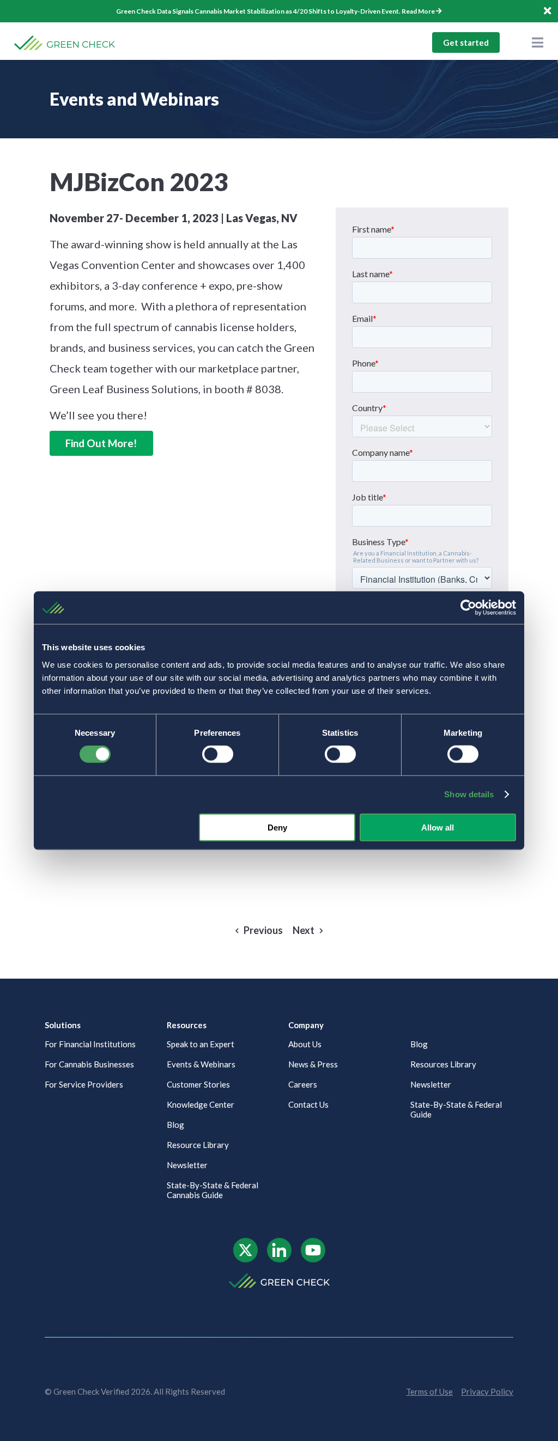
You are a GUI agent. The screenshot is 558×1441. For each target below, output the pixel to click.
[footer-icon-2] (279, 1242)
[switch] (217, 754)
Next (303, 930)
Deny (277, 827)
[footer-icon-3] (313, 1242)
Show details (469, 794)
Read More (418, 11)
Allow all (437, 827)
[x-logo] (245, 1242)
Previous (263, 930)
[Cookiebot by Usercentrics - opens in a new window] (468, 608)
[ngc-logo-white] (279, 1277)
